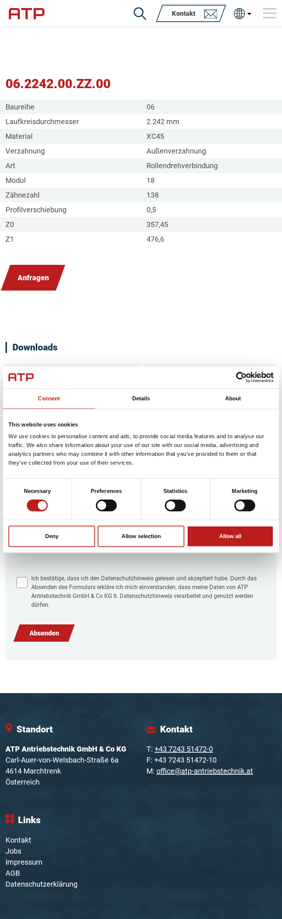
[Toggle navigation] (270, 13)
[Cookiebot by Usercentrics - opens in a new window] (241, 377)
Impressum (24, 862)
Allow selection (141, 536)
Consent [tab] (49, 398)
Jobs (13, 851)
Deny (51, 536)
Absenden (44, 633)
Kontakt (18, 840)
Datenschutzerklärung (41, 884)
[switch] (106, 505)
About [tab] (233, 398)
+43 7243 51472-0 (184, 749)
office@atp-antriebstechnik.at (204, 771)
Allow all (230, 536)
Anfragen (33, 277)
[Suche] (140, 13)
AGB (13, 873)
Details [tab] (141, 398)
